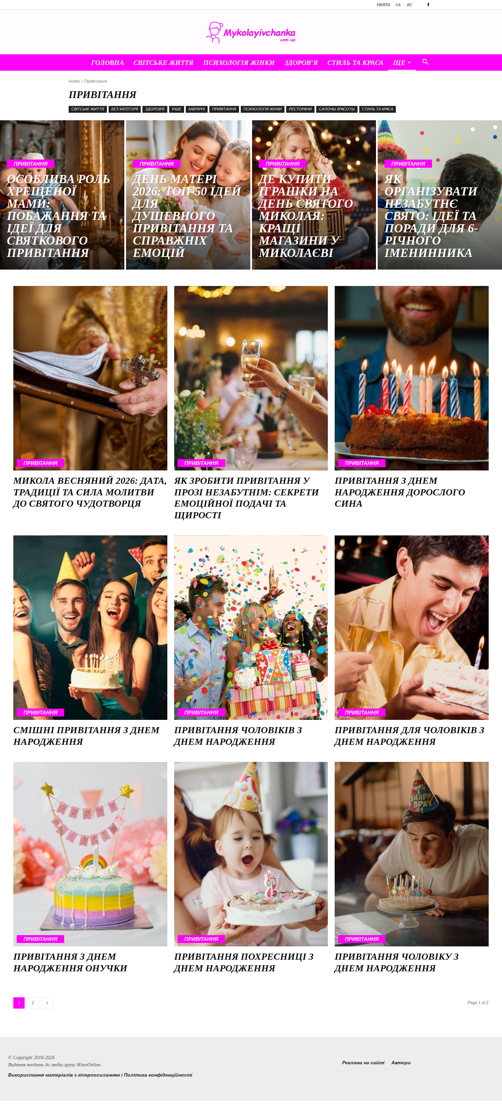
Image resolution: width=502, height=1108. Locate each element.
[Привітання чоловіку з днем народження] (412, 854)
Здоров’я (301, 62)
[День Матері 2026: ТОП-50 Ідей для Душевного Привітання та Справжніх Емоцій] (188, 195)
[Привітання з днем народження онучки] (90, 854)
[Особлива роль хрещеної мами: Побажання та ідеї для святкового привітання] (62, 195)
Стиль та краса (355, 62)
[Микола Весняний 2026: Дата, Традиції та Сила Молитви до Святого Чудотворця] (90, 378)
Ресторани (300, 109)
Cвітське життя (164, 62)
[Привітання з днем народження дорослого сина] (412, 378)
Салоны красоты (337, 109)
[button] (425, 63)
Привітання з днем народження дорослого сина (400, 492)
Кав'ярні (197, 109)
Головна (107, 62)
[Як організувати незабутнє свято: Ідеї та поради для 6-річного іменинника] (440, 195)
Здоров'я (155, 109)
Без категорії (124, 109)
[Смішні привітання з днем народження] (90, 627)
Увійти (383, 5)
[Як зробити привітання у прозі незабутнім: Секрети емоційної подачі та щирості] (251, 378)
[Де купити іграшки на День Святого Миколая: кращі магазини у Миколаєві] (314, 195)
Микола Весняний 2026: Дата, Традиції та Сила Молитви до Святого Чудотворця (90, 492)
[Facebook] (428, 5)
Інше (176, 109)
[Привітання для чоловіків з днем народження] (412, 627)
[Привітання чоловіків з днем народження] (251, 627)
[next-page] (47, 1003)
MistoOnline (88, 1064)
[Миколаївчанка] (251, 32)
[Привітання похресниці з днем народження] (251, 854)
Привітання (224, 109)
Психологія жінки (239, 62)
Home (74, 81)
